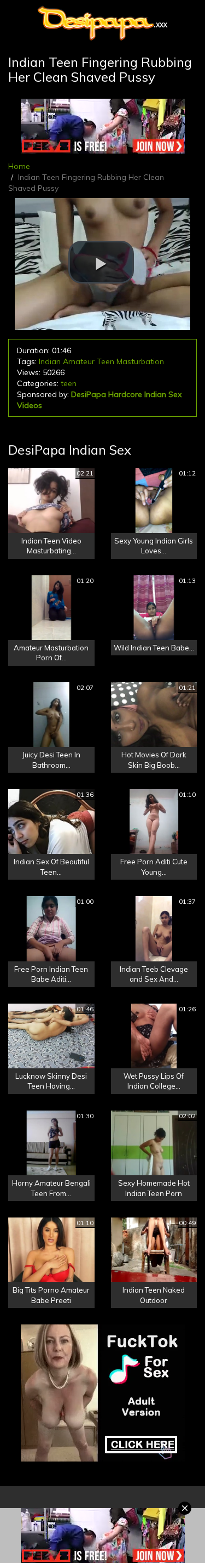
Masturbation (140, 361)
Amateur (79, 361)
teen (69, 383)
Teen (105, 361)
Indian (50, 361)
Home (19, 166)
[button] (101, 262)
